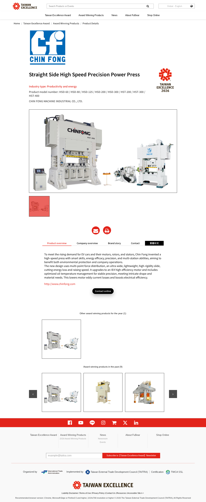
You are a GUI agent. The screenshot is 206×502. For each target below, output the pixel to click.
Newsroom (103, 439)
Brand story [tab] (114, 243)
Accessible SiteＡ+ (135, 493)
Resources (121, 493)
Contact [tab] (135, 243)
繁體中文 (154, 243)
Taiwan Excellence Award (58, 15)
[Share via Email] (96, 230)
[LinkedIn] (136, 422)
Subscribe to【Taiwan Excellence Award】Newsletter (131, 455)
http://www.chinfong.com (59, 284)
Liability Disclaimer (70, 493)
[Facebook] (70, 422)
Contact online (103, 291)
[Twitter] (125, 422)
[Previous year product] (33, 394)
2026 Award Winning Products (73, 439)
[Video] (80, 422)
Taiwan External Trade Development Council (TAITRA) (119, 472)
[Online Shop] (114, 422)
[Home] (25, 6)
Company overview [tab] (87, 243)
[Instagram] (103, 422)
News (114, 15)
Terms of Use (85, 493)
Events (103, 442)
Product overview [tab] (57, 243)
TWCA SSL (176, 472)
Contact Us (110, 493)
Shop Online (153, 15)
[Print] (107, 230)
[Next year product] (173, 394)
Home (17, 23)
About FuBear (132, 15)
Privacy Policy (98, 493)
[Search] (148, 6)
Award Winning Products (91, 15)
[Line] (92, 422)
